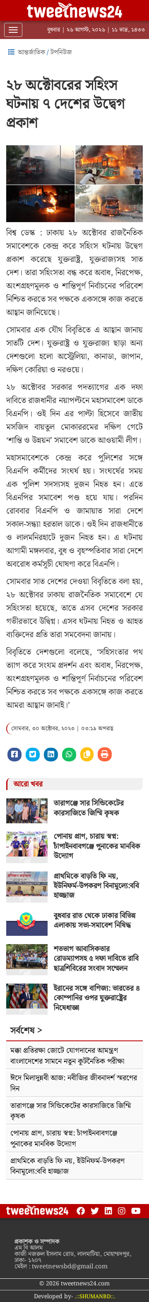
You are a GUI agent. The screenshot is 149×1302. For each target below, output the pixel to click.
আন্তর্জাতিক (31, 52)
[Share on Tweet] (33, 754)
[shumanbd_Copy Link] (87, 754)
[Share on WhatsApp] (69, 754)
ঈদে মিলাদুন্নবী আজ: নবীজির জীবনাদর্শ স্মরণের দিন (73, 1083)
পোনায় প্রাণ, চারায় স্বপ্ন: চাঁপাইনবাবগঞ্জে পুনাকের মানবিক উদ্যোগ (97, 846)
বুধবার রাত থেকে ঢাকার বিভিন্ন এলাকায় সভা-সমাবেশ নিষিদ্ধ (95, 920)
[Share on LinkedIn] (51, 754)
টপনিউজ (61, 52)
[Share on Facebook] (14, 754)
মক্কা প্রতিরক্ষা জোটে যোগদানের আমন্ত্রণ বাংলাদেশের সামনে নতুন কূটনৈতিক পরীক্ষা (67, 1056)
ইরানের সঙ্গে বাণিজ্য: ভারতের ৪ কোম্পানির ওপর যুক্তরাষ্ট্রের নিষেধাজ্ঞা (97, 998)
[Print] (105, 754)
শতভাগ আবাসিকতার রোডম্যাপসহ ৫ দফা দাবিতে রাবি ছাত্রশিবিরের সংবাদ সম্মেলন (96, 958)
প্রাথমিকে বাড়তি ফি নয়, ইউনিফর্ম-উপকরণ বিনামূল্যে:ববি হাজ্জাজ (96, 886)
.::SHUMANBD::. (94, 1296)
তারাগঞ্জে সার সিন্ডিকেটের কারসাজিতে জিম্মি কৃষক (89, 808)
